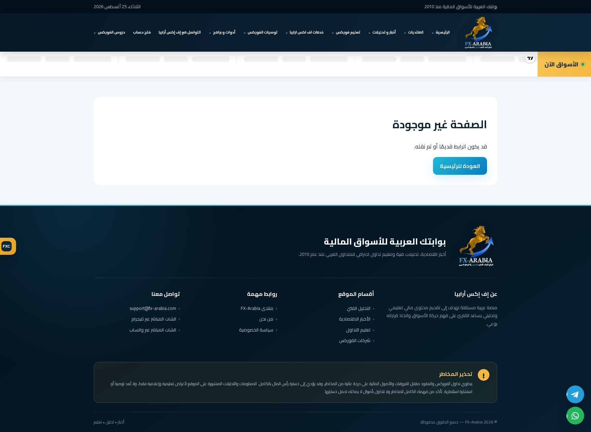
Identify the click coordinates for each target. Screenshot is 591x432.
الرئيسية (443, 32)
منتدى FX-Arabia (257, 308)
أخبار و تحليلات (384, 32)
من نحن (266, 319)
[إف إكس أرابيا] (478, 32)
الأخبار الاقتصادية (354, 319)
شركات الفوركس (354, 340)
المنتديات (415, 32)
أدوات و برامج (224, 32)
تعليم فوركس (348, 32)
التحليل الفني (358, 308)
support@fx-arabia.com (153, 308)
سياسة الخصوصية (256, 330)
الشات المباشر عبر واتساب (152, 330)
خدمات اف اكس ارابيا (307, 32)
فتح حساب (142, 32)
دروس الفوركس (111, 32)
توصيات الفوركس (262, 32)
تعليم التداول (358, 330)
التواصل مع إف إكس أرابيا (180, 32)
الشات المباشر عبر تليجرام (153, 319)
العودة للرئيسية (460, 166)
